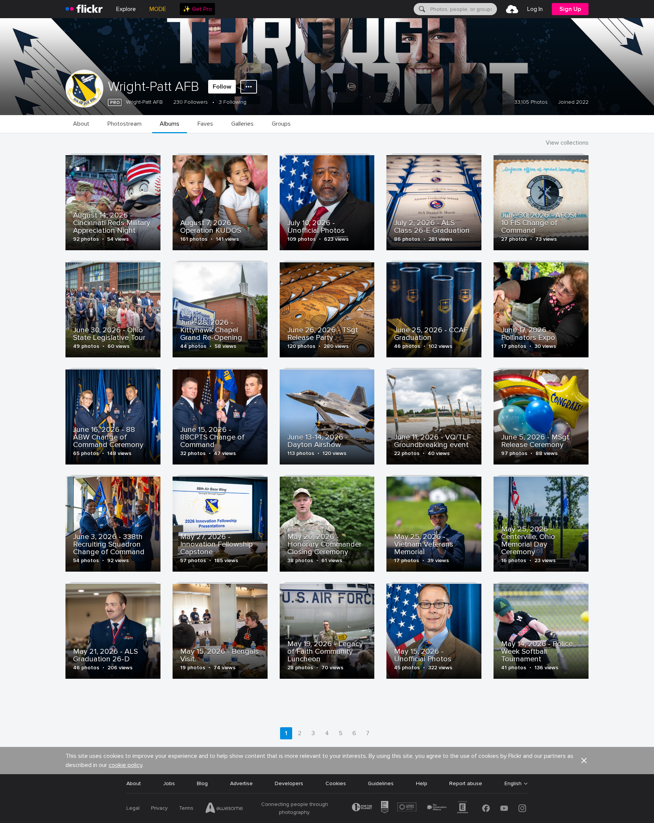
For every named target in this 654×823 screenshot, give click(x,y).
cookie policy (125, 765)
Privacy (159, 808)
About (133, 783)
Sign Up (570, 9)
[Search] (421, 9)
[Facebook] (485, 808)
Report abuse (465, 783)
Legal (133, 808)
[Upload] (512, 9)
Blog (202, 783)
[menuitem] (197, 9)
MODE (157, 9)
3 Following (232, 102)
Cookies (335, 783)
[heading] (84, 9)
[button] (584, 760)
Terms (186, 808)
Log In (535, 9)
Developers (289, 783)
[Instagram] (522, 808)
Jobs (169, 783)
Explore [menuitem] (126, 9)
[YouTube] (504, 808)
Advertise (241, 783)
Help (421, 783)
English (513, 784)
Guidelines (381, 783)
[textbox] (462, 9)
